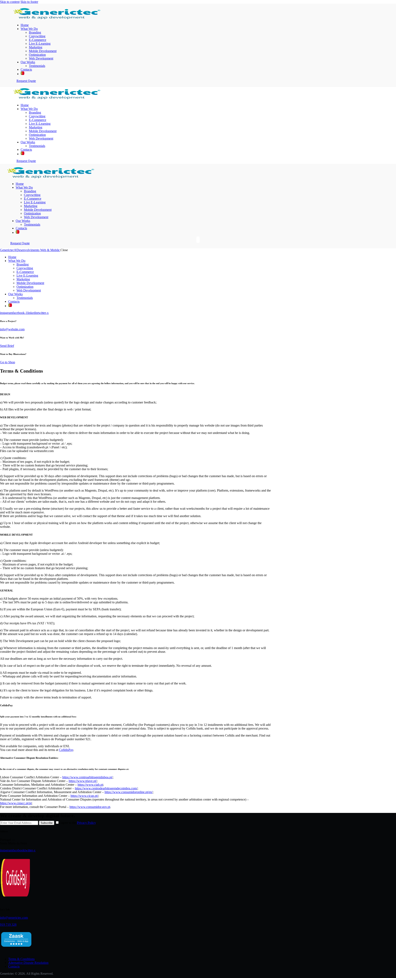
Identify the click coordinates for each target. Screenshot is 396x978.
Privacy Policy (86, 822)
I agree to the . (78, 822)
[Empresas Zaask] (16, 948)
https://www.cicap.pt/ (84, 795)
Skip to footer (29, 1)
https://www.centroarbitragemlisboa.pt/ (87, 777)
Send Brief (7, 345)
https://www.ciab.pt (90, 784)
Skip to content (10, 1)
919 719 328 (8, 924)
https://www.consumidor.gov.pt (90, 807)
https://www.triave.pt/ (83, 781)
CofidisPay (66, 750)
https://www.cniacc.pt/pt (16, 803)
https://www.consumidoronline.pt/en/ (129, 792)
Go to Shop (7, 362)
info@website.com (12, 329)
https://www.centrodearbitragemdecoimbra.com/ (106, 788)
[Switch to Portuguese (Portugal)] (22, 74)
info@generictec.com (14, 917)
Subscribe (47, 822)
